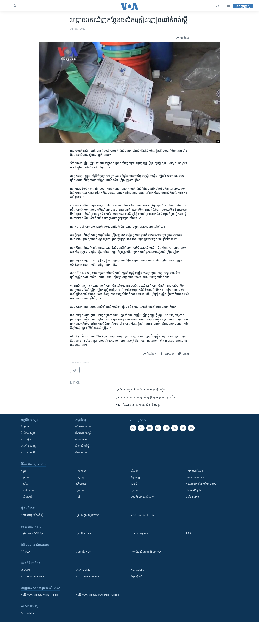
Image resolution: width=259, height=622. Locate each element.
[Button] (182, 38)
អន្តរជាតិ (25, 477)
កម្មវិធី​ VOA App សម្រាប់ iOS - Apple (39, 594)
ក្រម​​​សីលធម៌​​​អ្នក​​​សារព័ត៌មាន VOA (146, 551)
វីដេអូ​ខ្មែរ (25, 426)
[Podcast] (183, 428)
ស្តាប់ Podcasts (83, 533)
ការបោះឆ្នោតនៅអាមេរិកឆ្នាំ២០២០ (201, 483)
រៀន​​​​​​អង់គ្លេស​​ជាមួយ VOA (87, 515)
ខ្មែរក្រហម (135, 490)
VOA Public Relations (32, 576)
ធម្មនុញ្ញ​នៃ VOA (83, 551)
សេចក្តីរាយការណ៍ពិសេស (142, 496)
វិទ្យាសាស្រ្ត (136, 477)
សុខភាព (80, 490)
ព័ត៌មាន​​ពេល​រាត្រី (83, 433)
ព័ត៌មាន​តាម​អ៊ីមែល (139, 533)
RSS (188, 533)
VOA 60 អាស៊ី (28, 452)
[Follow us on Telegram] (166, 428)
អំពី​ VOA (25, 551)
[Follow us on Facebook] (133, 428)
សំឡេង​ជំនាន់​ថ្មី (82, 446)
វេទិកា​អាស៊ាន (81, 452)
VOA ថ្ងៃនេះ (26, 439)
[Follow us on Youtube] (149, 428)
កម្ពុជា (23, 470)
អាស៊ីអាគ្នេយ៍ (26, 496)
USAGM (25, 570)
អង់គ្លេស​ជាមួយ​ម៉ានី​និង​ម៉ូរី (32, 515)
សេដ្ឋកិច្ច (80, 477)
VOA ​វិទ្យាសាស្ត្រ (28, 446)
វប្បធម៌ (134, 483)
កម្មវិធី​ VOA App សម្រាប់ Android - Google (97, 594)
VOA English (83, 570)
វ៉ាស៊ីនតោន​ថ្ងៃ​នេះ (28, 433)
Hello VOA (81, 439)
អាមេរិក (24, 483)
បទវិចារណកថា (193, 496)
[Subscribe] (191, 428)
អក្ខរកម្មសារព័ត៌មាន (195, 470)
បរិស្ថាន (134, 470)
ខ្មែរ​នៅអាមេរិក (27, 490)
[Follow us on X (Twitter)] (141, 428)
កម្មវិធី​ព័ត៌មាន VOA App (32, 533)
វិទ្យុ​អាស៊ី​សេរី (136, 576)
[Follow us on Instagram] (158, 428)
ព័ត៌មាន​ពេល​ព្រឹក (83, 426)
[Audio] (217, 6)
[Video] (228, 6)
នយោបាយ (81, 470)
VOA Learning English (143, 515)
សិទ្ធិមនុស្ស (81, 483)
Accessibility (137, 570)
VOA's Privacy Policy (87, 576)
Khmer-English (194, 490)
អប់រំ (78, 496)
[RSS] (174, 428)
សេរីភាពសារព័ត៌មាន (195, 477)
